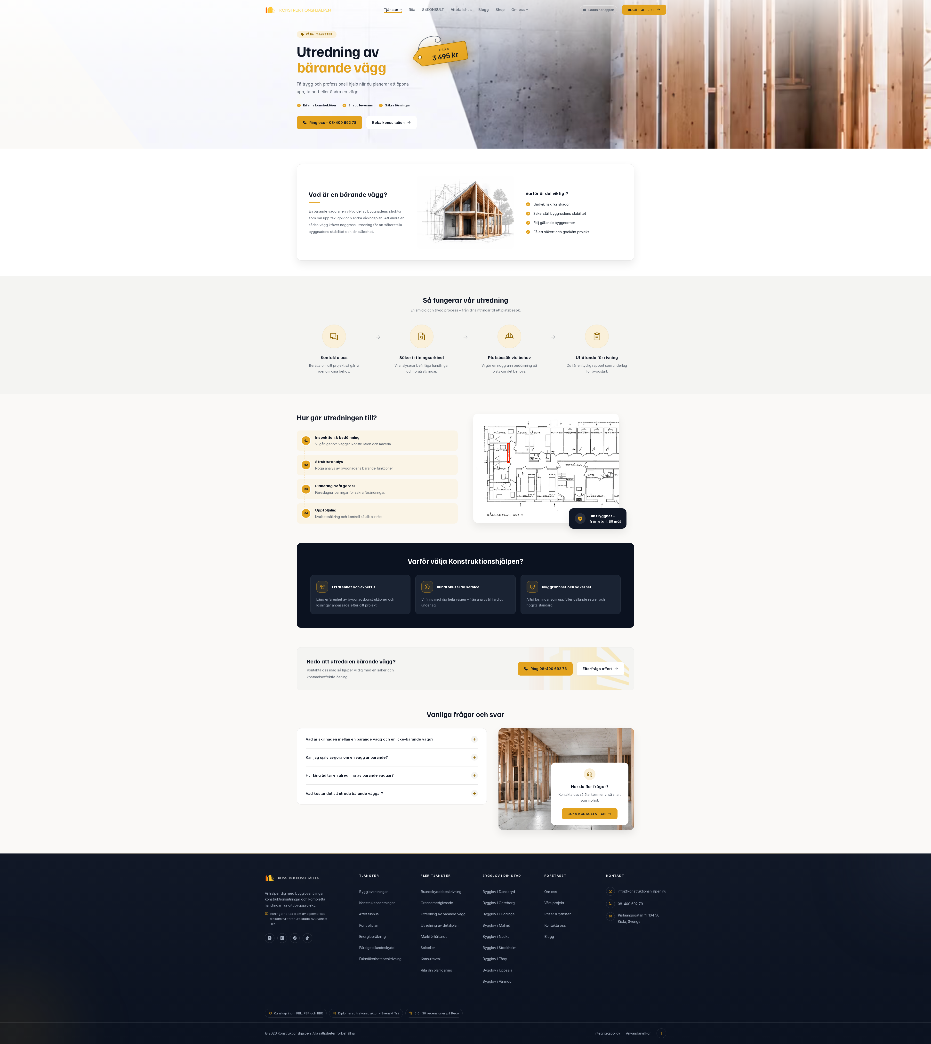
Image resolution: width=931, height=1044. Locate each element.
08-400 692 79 (630, 903)
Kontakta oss (555, 925)
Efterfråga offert (597, 668)
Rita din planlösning (436, 970)
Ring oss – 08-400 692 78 (332, 122)
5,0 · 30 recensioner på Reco (437, 1013)
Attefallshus (461, 9)
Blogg (483, 9)
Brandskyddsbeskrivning (441, 891)
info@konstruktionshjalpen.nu (642, 891)
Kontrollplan (368, 925)
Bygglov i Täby (494, 958)
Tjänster (391, 9)
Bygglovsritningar (373, 891)
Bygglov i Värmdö (497, 981)
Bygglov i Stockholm (499, 947)
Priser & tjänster (557, 914)
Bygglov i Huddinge (498, 914)
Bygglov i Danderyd (498, 891)
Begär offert (641, 10)
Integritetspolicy (607, 1033)
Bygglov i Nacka (495, 936)
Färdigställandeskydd (376, 947)
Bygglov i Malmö (496, 925)
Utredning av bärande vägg (443, 914)
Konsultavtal (431, 958)
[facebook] (295, 938)
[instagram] (269, 938)
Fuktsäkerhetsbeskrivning (380, 958)
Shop (500, 9)
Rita (412, 9)
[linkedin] (282, 938)
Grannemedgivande (437, 903)
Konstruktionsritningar (377, 903)
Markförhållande (434, 936)
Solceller (428, 947)
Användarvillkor (638, 1033)
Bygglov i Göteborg (498, 903)
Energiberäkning (372, 936)
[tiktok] (307, 938)
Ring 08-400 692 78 (548, 668)
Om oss (518, 9)
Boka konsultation (388, 122)
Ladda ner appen (601, 10)
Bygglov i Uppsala (497, 970)
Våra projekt (554, 903)
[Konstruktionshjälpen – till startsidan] (298, 9)
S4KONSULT (433, 9)
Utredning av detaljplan (439, 925)
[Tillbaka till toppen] (661, 1033)
